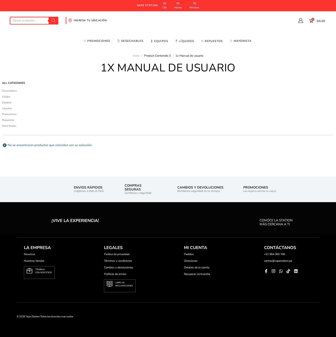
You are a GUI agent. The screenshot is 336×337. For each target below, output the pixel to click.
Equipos (161, 41)
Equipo (6, 96)
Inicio (136, 56)
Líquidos (7, 108)
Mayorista (243, 41)
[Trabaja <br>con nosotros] (29, 271)
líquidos (186, 41)
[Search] (53, 21)
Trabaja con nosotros (43, 271)
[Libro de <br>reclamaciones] (109, 284)
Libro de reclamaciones (124, 284)
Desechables (132, 41)
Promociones (98, 41)
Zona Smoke (9, 126)
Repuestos (214, 41)
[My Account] (301, 20)
